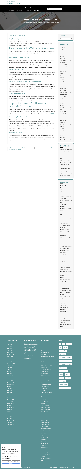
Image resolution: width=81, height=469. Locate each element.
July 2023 (62, 99)
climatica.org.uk (64, 223)
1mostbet (69, 344)
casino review (63, 367)
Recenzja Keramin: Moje (66, 296)
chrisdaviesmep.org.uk (66, 219)
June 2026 (62, 52)
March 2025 (62, 84)
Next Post (53, 147)
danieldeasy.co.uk (65, 231)
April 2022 (62, 107)
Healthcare (11, 10)
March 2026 (62, 58)
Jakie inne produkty (65, 267)
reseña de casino (63, 384)
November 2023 (63, 94)
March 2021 (62, 133)
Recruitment (19, 10)
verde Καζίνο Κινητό (65, 320)
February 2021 (63, 135)
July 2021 (62, 124)
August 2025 (62, 73)
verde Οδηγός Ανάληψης (65, 388)
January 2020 (63, 139)
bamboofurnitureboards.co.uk (47, 356)
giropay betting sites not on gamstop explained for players (66, 151)
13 (61, 187)
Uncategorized (37, 22)
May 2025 (62, 79)
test (62, 313)
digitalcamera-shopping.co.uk (47, 382)
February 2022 (63, 111)
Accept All (11, 463)
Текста (62, 326)
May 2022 (62, 105)
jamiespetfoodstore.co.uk (46, 413)
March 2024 (62, 86)
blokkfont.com (64, 204)
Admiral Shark (64, 198)
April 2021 (62, 130)
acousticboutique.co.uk (66, 196)
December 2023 (63, 92)
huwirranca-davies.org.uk (46, 405)
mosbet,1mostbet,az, (65, 286)
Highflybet (63, 254)
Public (62, 294)
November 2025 (63, 67)
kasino (62, 275)
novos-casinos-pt (65, 288)
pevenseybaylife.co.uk (66, 290)
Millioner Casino (64, 281)
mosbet (61, 377)
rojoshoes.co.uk (64, 301)
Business (17, 7)
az (60, 347)
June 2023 (62, 101)
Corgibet (63, 227)
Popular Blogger (52, 467)
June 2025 (62, 77)
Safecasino (63, 303)
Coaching (24, 7)
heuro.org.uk (63, 252)
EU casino (63, 244)
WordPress (71, 467)
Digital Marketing (33, 7)
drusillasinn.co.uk (65, 242)
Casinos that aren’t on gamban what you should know (65, 156)
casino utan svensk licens (46, 365)
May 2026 (62, 54)
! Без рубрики (64, 185)
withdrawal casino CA (66, 324)
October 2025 (63, 69)
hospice (63, 259)
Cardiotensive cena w (66, 208)
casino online (62, 354)
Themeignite (60, 467)
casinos (52, 113)
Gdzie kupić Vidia (65, 248)
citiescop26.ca (64, 221)
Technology (28, 10)
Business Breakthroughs (13, 2)
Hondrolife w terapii (65, 257)
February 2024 (63, 88)
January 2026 (63, 62)
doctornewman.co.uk (65, 239)
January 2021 (62, 137)
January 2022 (63, 113)
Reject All (16, 461)
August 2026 (62, 47)
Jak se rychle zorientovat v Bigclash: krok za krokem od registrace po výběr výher (30, 351)
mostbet (68, 377)
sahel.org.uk (63, 305)
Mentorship (36, 10)
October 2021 (63, 118)
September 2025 (63, 71)
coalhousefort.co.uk (65, 225)
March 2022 (62, 109)
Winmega (63, 322)
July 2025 (62, 75)
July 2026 (62, 49)
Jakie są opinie (64, 269)
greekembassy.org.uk (65, 250)
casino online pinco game (65, 357)
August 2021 (62, 122)
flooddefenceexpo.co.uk (66, 246)
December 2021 (63, 116)
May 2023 (62, 103)
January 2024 (63, 90)
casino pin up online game (65, 364)
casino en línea (63, 350)
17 (61, 189)
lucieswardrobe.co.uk (65, 279)
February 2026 (63, 60)
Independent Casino (65, 265)
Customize (6, 461)
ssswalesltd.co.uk (65, 311)
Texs (62, 316)
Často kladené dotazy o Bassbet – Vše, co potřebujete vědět (65, 170)
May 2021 (62, 128)
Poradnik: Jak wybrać (65, 292)
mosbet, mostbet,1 (65, 284)
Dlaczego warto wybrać (66, 237)
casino (62, 210)
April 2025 (62, 81)
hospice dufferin (63, 371)
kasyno (62, 277)
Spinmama (63, 309)
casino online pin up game (65, 361)
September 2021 (63, 120)
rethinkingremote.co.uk (66, 298)
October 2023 (63, 96)
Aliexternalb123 (21, 35)
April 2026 (62, 56)
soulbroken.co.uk (64, 307)
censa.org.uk (64, 216)
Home (10, 7)
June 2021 (62, 126)
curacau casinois (65, 229)
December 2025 (63, 64)
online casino (62, 381)
